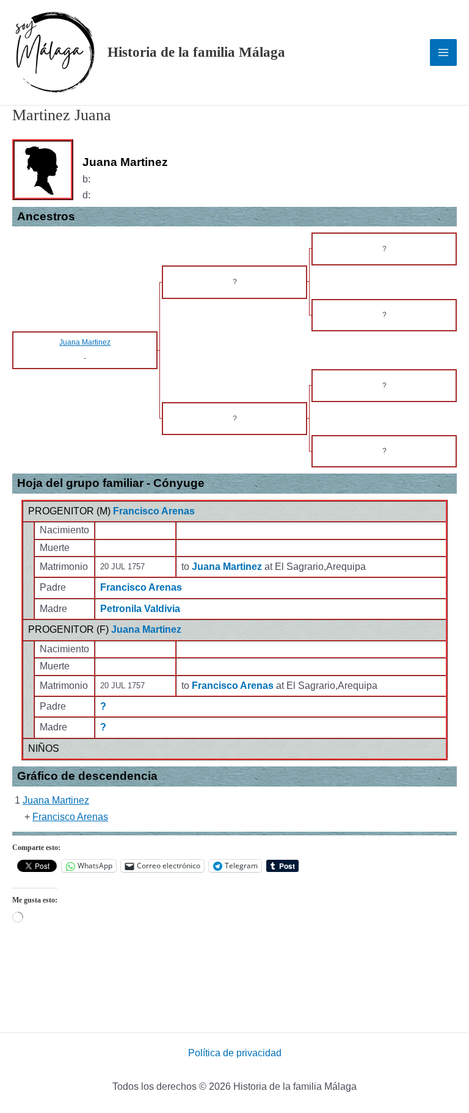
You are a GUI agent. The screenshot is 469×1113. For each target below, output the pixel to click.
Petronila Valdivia (140, 608)
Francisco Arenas (154, 511)
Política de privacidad (235, 1053)
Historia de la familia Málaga (196, 52)
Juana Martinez (146, 629)
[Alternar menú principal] (443, 52)
